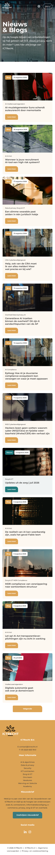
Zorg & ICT (27, 774)
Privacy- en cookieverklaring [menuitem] (35, 851)
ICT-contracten (27, 771)
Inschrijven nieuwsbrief (27, 815)
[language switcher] (38, 6)
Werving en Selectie (27, 783)
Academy (27, 786)
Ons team (27, 777)
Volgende (27, 709)
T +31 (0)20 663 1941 (27, 750)
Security (27, 768)
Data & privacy (27, 765)
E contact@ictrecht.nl (27, 747)
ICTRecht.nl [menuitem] (30, 848)
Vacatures (27, 780)
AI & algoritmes (27, 762)
